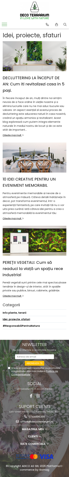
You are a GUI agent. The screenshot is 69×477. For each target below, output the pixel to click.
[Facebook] (31, 396)
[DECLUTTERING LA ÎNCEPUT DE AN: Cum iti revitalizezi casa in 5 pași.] (34, 56)
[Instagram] (38, 396)
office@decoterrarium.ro (36, 421)
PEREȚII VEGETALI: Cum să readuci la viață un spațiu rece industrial (33, 269)
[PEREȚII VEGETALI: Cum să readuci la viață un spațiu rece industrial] (34, 241)
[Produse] (5, 25)
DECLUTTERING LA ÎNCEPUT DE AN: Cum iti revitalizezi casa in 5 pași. (33, 84)
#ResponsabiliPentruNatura (21, 326)
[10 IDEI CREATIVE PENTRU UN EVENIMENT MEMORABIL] (34, 157)
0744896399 (36, 416)
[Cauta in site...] (65, 24)
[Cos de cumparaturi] (56, 24)
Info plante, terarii (14, 313)
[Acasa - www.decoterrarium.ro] (34, 10)
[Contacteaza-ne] (47, 24)
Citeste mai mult (12, 135)
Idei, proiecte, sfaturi (16, 319)
